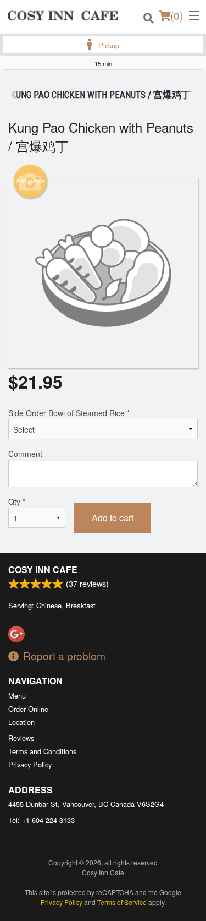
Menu (17, 695)
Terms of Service (122, 902)
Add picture (30, 181)
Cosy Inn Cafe (42, 569)
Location (21, 722)
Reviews (21, 738)
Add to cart (112, 517)
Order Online (28, 709)
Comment (25, 453)
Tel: (41, 820)
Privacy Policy (30, 764)
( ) (176, 15)
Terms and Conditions (42, 751)
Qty (16, 501)
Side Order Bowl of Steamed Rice (69, 412)
